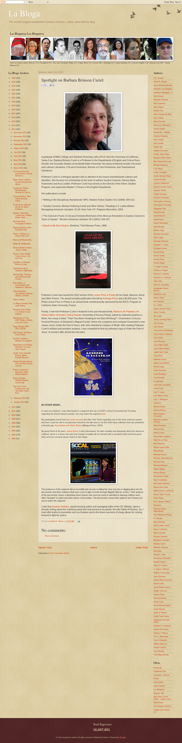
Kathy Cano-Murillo (161, 363)
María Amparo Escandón (159, 415)
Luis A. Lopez (159, 392)
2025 (14, 82)
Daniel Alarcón (159, 216)
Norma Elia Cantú (161, 487)
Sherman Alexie (160, 598)
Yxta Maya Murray (161, 655)
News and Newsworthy (22, 240)
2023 (14, 90)
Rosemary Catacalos (162, 558)
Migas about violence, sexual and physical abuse (22, 182)
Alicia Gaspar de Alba (162, 114)
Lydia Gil (157, 403)
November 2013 (20, 136)
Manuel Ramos (160, 410)
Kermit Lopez (159, 367)
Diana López (159, 237)
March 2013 (19, 168)
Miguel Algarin (159, 469)
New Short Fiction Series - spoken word (162, 698)
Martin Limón (159, 433)
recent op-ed (75, 420)
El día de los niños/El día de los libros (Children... (22, 207)
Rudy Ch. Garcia (160, 565)
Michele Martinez (161, 465)
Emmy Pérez (159, 259)
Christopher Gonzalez (162, 205)
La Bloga (24, 13)
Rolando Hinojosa (161, 547)
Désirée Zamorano (161, 234)
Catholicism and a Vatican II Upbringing (22, 269)
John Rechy (158, 327)
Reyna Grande (159, 533)
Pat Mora (157, 505)
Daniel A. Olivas (57, 521)
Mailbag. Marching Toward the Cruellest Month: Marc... (22, 215)
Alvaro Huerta (159, 129)
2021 (14, 98)
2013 (14, 129)
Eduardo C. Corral (161, 245)
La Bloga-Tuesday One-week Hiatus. (23, 304)
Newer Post (45, 547)
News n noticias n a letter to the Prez (21, 235)
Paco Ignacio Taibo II (162, 502)
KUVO (156, 679)
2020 (14, 102)
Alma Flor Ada (159, 121)
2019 (14, 105)
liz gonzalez (158, 381)
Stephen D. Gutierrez (162, 626)
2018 (14, 109)
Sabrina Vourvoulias (162, 573)
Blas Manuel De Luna (162, 161)
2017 (14, 113)
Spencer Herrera (160, 613)
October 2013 (19, 140)
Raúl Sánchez (159, 522)
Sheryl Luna (158, 602)
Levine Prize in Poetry (104, 295)
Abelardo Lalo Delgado (163, 89)
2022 (14, 94)
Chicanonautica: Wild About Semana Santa (21, 198)
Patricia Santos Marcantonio (160, 510)
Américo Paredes (161, 136)
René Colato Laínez (162, 525)
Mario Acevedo (160, 425)
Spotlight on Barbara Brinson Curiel (21, 263)
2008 (14, 423)
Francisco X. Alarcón (162, 277)
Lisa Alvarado (159, 377)
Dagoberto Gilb (160, 209)
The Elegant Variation (162, 706)
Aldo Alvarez (159, 96)
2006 (14, 431)
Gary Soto (158, 281)
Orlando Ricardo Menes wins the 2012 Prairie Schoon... (22, 363)
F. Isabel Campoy (161, 267)
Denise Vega (159, 230)
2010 (14, 415)
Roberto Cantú (159, 544)
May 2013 (18, 160)
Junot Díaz (158, 356)
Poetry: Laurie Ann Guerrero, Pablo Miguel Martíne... (21, 372)
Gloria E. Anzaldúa (161, 285)
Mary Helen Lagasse (162, 436)
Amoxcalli (158, 668)
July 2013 (18, 152)
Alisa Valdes (159, 118)
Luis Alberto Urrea (161, 396)
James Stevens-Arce (162, 309)
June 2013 (18, 156)
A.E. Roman (159, 78)
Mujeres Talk (159, 693)
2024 (14, 86)
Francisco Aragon (161, 270)
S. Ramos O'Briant (161, 569)
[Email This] (42, 85)
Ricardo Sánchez (161, 536)
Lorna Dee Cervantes (162, 385)
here (103, 414)
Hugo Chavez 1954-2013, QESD (21, 327)
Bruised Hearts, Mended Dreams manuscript (21, 380)
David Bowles (159, 227)
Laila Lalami (158, 682)
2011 (14, 411)
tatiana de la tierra (161, 629)
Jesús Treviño (159, 312)
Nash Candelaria (160, 480)
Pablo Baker (159, 498)
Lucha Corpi (158, 388)
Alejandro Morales (161, 100)
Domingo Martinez (161, 241)
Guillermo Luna (160, 294)
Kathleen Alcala (160, 359)
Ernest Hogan (159, 263)
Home (93, 547)
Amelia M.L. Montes (162, 132)
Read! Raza (158, 703)
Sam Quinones (160, 576)
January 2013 (19, 402)
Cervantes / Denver (161, 675)
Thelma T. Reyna (161, 633)
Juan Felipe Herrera (162, 349)
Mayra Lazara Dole (161, 447)
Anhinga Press (110, 298)
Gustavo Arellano (60, 506)
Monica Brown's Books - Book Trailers (22, 249)
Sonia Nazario (159, 609)
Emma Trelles (159, 256)
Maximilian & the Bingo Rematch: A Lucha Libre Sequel (22, 347)
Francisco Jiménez (161, 274)
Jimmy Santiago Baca (163, 319)
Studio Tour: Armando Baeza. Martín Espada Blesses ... (22, 355)
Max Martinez (159, 443)
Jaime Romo (72, 431)
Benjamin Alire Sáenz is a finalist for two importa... (22, 311)
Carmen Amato (160, 179)
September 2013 (21, 144)
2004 (14, 439)
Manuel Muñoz (160, 407)
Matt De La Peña (160, 440)
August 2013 (19, 148)
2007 (14, 427)
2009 (14, 419)
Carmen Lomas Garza (163, 187)
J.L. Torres (158, 305)
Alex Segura (159, 107)
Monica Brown (159, 473)
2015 (14, 121)
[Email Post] (78, 521)
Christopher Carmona (162, 201)
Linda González (160, 370)
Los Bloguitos (159, 689)
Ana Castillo (159, 143)
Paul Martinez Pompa (162, 515)
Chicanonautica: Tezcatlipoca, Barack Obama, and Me (23, 293)
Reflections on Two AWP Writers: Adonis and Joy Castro (23, 320)
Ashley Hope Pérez (161, 154)
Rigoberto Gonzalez (162, 540)
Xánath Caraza (160, 647)
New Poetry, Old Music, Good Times (23, 333)
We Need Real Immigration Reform (22, 222)
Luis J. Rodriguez (161, 399)
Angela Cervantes (161, 151)
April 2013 (18, 164)
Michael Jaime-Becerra (163, 458)
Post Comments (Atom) (59, 553)
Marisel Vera (159, 429)
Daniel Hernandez (161, 223)
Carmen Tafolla (160, 190)
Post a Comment (52, 536)
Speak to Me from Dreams (56, 225)
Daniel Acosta (159, 212)
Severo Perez (159, 594)
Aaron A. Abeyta (160, 82)
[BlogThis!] (45, 85)
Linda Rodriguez (160, 374)
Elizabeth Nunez (160, 248)
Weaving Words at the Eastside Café (22, 229)
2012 (14, 407)
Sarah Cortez (159, 583)
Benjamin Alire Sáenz (162, 158)
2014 (14, 125)
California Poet (160, 671)
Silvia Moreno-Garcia (162, 605)
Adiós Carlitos (19, 300)
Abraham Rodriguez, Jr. (163, 93)
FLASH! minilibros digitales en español (22, 340)
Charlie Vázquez (160, 194)
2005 (14, 435)
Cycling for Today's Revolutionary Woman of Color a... (22, 190)
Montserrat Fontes (161, 476)
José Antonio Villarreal (163, 334)
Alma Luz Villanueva (162, 125)
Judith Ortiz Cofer (161, 352)
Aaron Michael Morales (163, 85)
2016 (14, 117)
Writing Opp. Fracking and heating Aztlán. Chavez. (22, 276)
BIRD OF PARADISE (22, 244)
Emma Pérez (159, 252)
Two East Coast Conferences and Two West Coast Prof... (21, 389)
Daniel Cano (159, 219)
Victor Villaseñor (160, 640)
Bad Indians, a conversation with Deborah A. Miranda (22, 285)
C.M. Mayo (158, 169)
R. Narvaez (158, 518)
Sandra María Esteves (163, 580)
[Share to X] (48, 85)
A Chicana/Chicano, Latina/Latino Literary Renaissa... (22, 173)
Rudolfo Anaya (160, 562)
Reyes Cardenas (160, 529)
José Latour (158, 338)
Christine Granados (161, 198)
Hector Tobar (159, 298)
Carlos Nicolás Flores (162, 176)
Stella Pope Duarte (161, 616)
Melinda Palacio (160, 454)
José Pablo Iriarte (161, 345)
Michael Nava (159, 462)
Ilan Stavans (159, 301)
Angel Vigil (158, 147)
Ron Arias (158, 551)
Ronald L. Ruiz (160, 555)
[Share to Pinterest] (53, 85)
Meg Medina (159, 451)
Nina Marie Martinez (162, 483)
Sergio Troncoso (160, 591)
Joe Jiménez (159, 323)
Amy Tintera (159, 140)
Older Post (142, 547)
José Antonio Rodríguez (163, 330)
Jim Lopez (158, 316)
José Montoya (159, 341)
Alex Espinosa (160, 103)
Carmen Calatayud (161, 183)
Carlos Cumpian (160, 172)
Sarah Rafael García (162, 587)
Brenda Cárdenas (161, 165)
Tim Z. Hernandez (161, 637)
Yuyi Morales (159, 651)
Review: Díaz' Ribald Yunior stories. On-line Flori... (22, 256)
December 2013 (20, 132)
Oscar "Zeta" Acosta (162, 494)
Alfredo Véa (158, 111)
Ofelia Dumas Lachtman (163, 491)
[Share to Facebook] (50, 85)
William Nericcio (160, 644)
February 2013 (20, 398)
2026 (14, 78)
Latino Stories (159, 686)
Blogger (123, 737)
